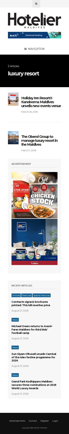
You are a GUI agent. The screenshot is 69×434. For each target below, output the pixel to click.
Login (55, 420)
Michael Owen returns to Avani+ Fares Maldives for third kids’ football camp (32, 330)
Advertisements (17, 420)
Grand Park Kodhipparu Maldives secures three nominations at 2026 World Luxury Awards (34, 385)
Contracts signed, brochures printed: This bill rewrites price (31, 303)
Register (45, 420)
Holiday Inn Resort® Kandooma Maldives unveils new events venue (41, 102)
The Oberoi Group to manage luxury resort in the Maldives (39, 140)
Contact (33, 420)
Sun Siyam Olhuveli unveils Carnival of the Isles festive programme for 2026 (34, 357)
